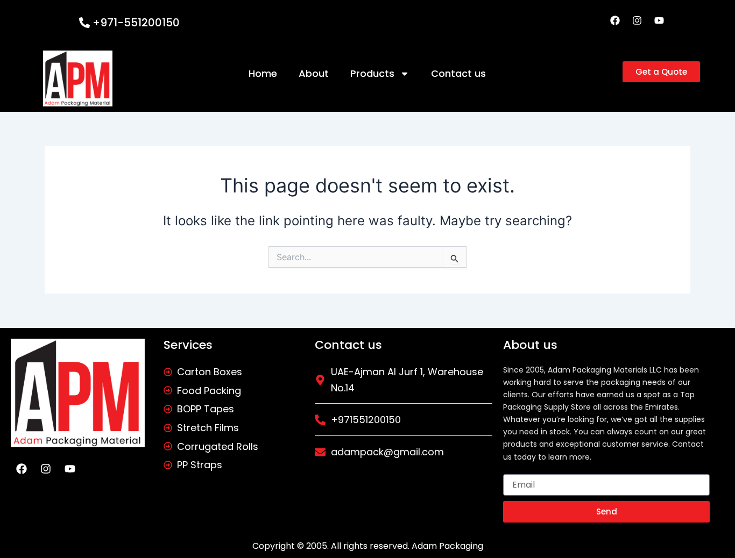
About (314, 73)
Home (263, 73)
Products (372, 73)
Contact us (458, 73)
